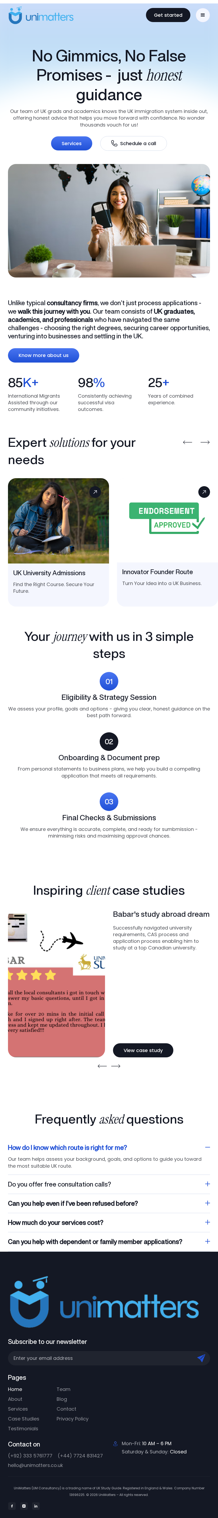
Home (15, 1389)
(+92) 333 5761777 (30, 1455)
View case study (143, 1050)
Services (72, 143)
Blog (62, 1399)
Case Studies (23, 1418)
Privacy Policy (73, 1418)
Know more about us (44, 355)
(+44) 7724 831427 (80, 1455)
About (15, 1399)
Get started (168, 15)
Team (63, 1389)
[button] (203, 15)
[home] (52, 15)
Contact (66, 1409)
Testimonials (23, 1428)
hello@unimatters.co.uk (35, 1465)
